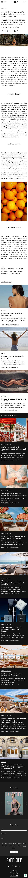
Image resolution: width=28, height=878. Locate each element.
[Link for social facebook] (12, 866)
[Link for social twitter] (9, 866)
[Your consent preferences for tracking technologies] (25, 875)
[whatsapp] (15, 31)
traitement (19, 269)
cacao (17, 273)
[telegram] (17, 31)
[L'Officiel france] (14, 2)
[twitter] (12, 31)
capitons (11, 269)
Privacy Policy (14, 873)
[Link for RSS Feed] (19, 866)
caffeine (11, 273)
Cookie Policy (14, 875)
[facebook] (5, 31)
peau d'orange (18, 271)
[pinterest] (7, 31)
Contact (14, 870)
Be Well (4, 8)
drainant (4, 273)
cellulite (4, 269)
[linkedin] (10, 31)
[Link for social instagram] (15, 866)
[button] (26, 803)
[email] (2, 31)
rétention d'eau (6, 271)
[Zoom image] (14, 201)
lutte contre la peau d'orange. (12, 157)
